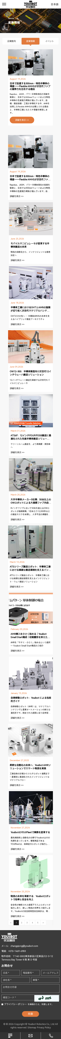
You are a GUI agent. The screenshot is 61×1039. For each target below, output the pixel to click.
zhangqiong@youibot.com (24, 946)
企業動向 (11, 41)
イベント (49, 41)
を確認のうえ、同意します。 (28, 1004)
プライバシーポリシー (15, 1004)
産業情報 (30, 41)
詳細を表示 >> (22, 120)
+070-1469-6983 (17, 951)
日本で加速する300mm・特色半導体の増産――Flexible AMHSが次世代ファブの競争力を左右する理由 (30, 86)
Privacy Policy (44, 1027)
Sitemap (32, 1027)
